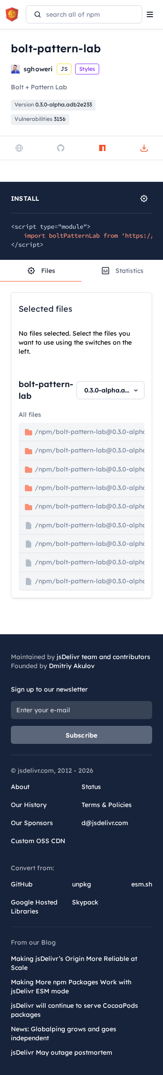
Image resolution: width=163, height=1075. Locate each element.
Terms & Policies (107, 805)
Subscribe (82, 735)
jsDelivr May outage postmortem (61, 1052)
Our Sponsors (32, 823)
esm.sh (141, 884)
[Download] (144, 148)
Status (91, 787)
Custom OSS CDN (38, 841)
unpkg (81, 884)
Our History (29, 805)
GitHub (22, 884)
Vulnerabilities (40, 118)
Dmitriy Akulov (72, 666)
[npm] (102, 148)
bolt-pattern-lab (46, 390)
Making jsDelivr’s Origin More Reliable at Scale (74, 963)
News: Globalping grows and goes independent (63, 1033)
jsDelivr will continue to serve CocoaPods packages (74, 1010)
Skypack (85, 902)
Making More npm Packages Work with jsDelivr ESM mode (71, 986)
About (20, 787)
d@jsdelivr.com (105, 823)
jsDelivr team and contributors (103, 657)
